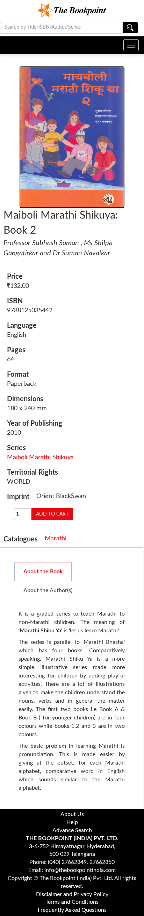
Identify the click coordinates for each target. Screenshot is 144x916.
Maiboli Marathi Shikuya (40, 457)
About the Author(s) (47, 590)
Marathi (55, 538)
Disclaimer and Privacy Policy (72, 894)
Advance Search (72, 830)
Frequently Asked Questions (72, 910)
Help (72, 822)
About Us (72, 814)
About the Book (43, 571)
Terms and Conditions (72, 902)
